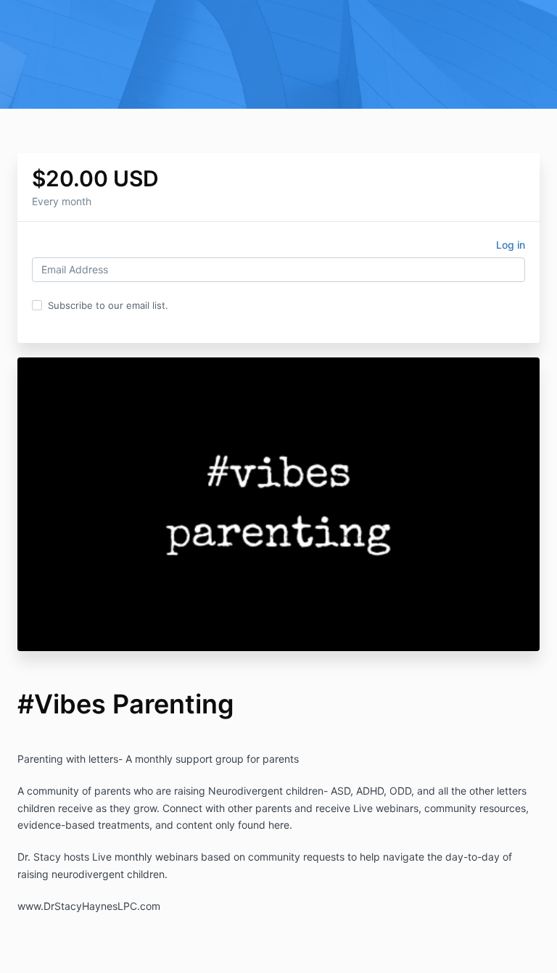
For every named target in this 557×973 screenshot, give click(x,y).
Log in (510, 245)
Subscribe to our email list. (108, 305)
